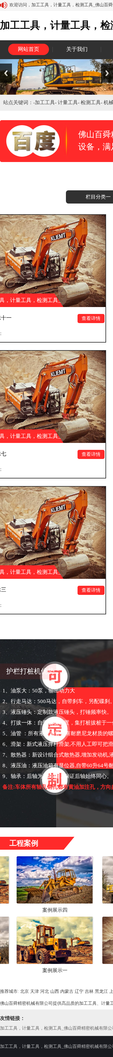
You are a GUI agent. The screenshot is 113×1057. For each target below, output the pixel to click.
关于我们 (77, 49)
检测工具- (92, 102)
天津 (34, 991)
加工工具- (46, 102)
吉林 (89, 991)
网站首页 (28, 49)
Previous (6, 73)
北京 (24, 991)
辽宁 (79, 991)
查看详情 (69, 318)
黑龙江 (101, 991)
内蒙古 (66, 991)
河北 (44, 991)
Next (107, 73)
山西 (54, 991)
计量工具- (69, 102)
